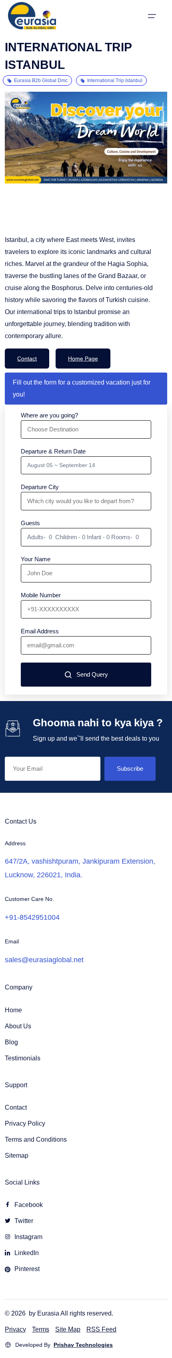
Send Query (92, 674)
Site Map (67, 1329)
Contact (27, 358)
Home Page (83, 358)
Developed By (64, 1345)
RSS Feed (101, 1329)
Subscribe (130, 768)
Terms (40, 1329)
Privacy (15, 1329)
